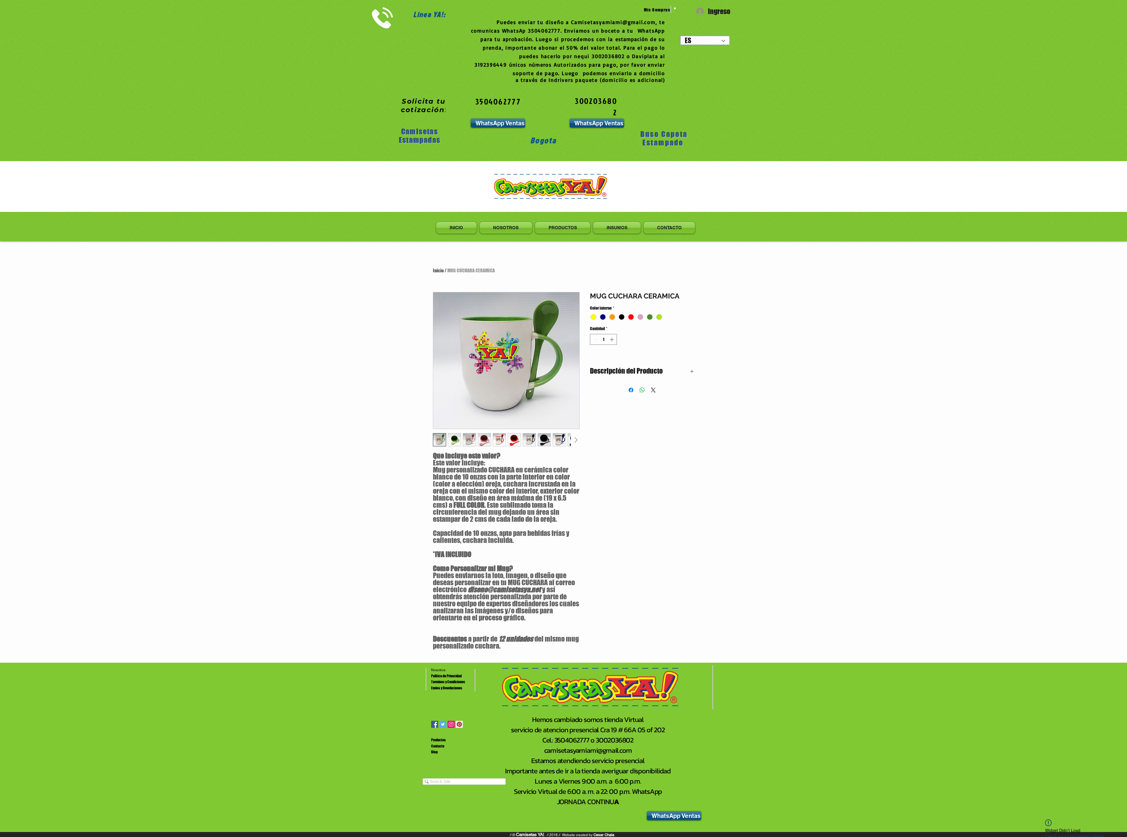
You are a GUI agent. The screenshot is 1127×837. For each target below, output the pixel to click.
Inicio (438, 270)
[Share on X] (653, 390)
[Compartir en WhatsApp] (642, 390)
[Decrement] (594, 339)
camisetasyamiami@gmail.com (588, 750)
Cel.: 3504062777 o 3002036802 (587, 740)
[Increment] (612, 339)
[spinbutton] (603, 339)
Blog (434, 752)
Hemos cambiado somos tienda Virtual (588, 719)
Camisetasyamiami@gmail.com (613, 22)
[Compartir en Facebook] (631, 390)
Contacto (437, 746)
